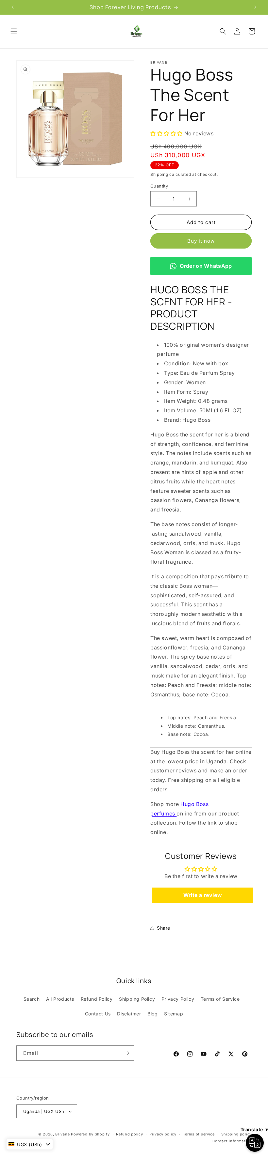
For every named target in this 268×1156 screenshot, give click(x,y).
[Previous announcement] (13, 7)
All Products (60, 999)
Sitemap (173, 1013)
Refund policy (129, 1134)
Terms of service (199, 1134)
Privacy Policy (177, 999)
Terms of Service (220, 999)
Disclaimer (129, 1013)
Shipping (159, 174)
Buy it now (201, 241)
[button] (14, 31)
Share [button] (163, 928)
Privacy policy (162, 1134)
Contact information (232, 1141)
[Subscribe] (126, 1053)
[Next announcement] (255, 7)
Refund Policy (97, 999)
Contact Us (98, 1013)
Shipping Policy (137, 999)
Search (32, 999)
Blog (152, 1013)
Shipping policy (236, 1134)
